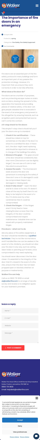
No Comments (9, 46)
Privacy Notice (14, 437)
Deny (20, 426)
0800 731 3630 (7, 386)
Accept (20, 420)
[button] (37, 398)
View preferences (20, 432)
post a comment (14, 348)
